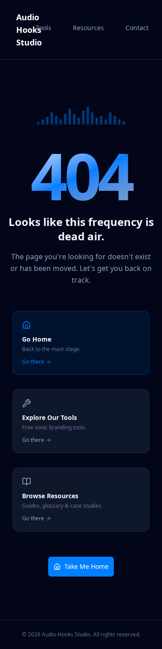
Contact (137, 27)
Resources (88, 27)
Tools (43, 27)
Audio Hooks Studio (23, 30)
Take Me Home (86, 566)
